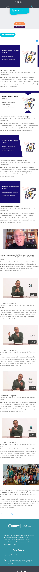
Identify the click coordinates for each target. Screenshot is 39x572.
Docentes (19, 27)
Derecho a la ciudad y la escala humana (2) (14, 117)
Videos (2, 259)
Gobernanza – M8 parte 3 (8, 303)
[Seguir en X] (18, 2)
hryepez (4, 72)
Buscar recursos (8, 35)
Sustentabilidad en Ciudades (10, 207)
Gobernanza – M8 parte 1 (8, 442)
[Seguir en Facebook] (15, 2)
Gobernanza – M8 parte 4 (8, 396)
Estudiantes (20, 24)
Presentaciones (4, 75)
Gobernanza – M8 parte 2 (8, 350)
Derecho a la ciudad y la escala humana (13, 161)
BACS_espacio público (7, 71)
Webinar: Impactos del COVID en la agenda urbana (17, 255)
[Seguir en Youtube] (24, 2)
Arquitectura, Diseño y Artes (26, 72)
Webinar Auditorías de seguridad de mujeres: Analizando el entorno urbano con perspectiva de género (19, 491)
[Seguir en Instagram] (21, 2)
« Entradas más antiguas (7, 514)
